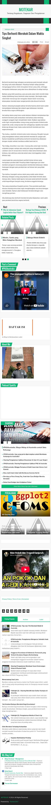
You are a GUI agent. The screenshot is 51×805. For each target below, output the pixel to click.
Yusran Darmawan (11, 783)
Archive (25, 619)
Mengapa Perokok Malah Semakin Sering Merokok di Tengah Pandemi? (11, 240)
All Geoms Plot (8, 515)
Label (41, 619)
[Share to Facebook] (13, 226)
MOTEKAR (26, 9)
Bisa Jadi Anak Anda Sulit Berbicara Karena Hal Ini (21, 473)
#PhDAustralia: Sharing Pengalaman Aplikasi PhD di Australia (25, 463)
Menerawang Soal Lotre (10, 679)
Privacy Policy (7, 599)
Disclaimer (25, 599)
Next (46, 224)
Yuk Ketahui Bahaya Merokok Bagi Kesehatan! (18, 704)
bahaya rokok (9, 29)
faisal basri (9, 771)
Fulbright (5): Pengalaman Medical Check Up (26, 715)
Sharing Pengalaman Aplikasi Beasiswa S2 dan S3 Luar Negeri (25, 460)
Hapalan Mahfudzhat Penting (21, 738)
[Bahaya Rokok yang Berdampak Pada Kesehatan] (36, 225)
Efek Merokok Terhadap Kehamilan (14, 727)
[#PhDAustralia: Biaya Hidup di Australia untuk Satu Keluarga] (25, 433)
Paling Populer (10, 619)
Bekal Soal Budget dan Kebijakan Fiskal (17, 482)
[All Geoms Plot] (25, 503)
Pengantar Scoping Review (38, 532)
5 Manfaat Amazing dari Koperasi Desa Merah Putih (20, 760)
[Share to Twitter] (16, 226)
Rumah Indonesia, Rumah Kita (14, 773)
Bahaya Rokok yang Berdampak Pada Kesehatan (34, 240)
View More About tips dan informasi (25, 486)
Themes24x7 (14, 802)
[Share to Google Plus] (19, 226)
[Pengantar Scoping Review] (38, 526)
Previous (2, 224)
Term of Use (17, 599)
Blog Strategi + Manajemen (14, 759)
